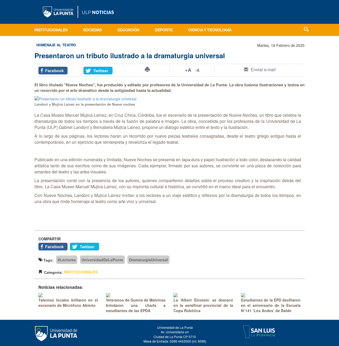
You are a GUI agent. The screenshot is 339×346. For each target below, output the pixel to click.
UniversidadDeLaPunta (102, 259)
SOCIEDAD (92, 30)
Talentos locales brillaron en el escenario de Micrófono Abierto (68, 302)
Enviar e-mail (263, 69)
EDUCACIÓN (128, 30)
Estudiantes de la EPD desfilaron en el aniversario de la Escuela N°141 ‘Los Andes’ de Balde (271, 305)
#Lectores (67, 259)
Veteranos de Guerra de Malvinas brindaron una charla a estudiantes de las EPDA (136, 305)
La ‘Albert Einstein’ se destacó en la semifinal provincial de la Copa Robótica (203, 305)
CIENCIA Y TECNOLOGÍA (209, 30)
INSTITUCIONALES (51, 30)
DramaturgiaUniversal (148, 259)
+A (188, 69)
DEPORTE (164, 30)
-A (197, 70)
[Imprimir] (147, 69)
